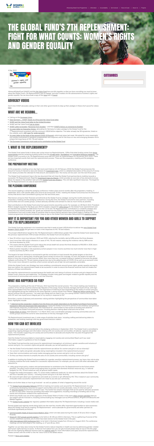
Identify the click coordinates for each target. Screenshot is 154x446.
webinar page (50, 430)
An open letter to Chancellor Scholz (23, 129)
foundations (65, 154)
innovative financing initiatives (84, 154)
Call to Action (34, 124)
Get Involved (114, 8)
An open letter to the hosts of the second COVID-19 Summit (32, 135)
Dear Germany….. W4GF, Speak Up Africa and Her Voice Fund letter (34, 120)
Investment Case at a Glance (48, 178)
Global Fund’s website (21, 402)
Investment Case (52, 171)
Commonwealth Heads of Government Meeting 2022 (29, 413)
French (54, 95)
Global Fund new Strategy (52, 180)
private (52, 154)
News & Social (125, 8)
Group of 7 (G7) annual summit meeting (24, 417)
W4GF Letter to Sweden (18, 127)
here (45, 95)
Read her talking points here (84, 291)
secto (57, 154)
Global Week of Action (18, 312)
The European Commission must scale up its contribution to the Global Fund (37, 141)
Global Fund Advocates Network (25, 386)
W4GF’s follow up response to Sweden (68, 127)
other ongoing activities (81, 396)
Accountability (104, 8)
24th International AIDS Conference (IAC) (25, 421)
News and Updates (22, 436)
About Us (135, 8)
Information (93, 8)
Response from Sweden (37, 127)
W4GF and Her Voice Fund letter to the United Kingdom (30, 122)
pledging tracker (90, 214)
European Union (26, 117)
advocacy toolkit (17, 390)
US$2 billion (63, 207)
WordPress (37, 443)
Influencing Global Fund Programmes (77, 8)
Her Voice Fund (41, 91)
